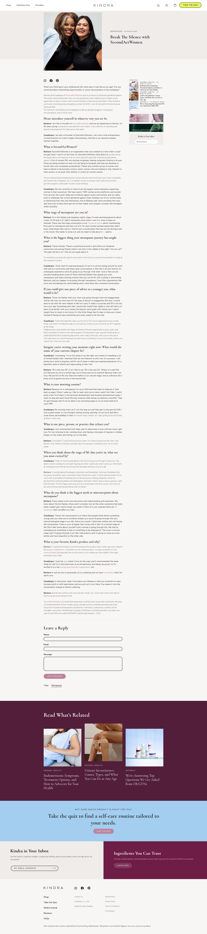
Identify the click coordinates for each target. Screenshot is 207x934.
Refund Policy (110, 897)
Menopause (116, 31)
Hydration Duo (23, 5)
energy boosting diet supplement (75, 567)
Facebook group (95, 223)
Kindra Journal (50, 907)
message (48, 654)
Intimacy (144, 102)
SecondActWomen (80, 123)
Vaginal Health (147, 82)
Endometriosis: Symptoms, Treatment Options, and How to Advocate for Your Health (151, 88)
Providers (39, 5)
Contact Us (78, 897)
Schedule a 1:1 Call (81, 901)
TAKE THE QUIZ (190, 5)
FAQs (46, 918)
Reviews (48, 913)
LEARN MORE (123, 865)
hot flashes (109, 572)
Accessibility (110, 911)
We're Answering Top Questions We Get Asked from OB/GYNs (152, 105)
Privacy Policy (110, 901)
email (46, 644)
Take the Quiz (103, 831)
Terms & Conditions (112, 906)
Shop (8, 5)
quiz (65, 561)
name (46, 634)
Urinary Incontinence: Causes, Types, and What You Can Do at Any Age (151, 98)
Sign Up (154, 142)
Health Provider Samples (83, 906)
